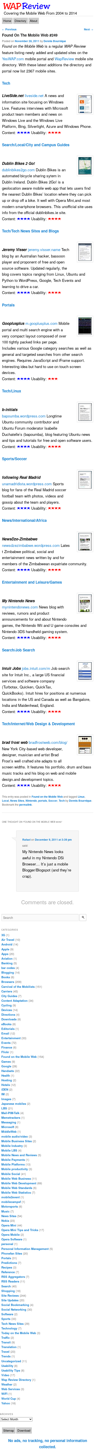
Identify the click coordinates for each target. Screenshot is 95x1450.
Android (6, 944)
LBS (4, 1108)
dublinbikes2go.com (18, 169)
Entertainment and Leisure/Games (32, 582)
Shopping (8, 1291)
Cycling (6, 1005)
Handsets (7, 1071)
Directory (20, 21)
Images (6, 1099)
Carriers (6, 991)
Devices (6, 1010)
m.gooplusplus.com (41, 323)
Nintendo (31, 801)
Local (5, 801)
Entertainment (11, 1038)
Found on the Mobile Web (47, 797)
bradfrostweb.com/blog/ (48, 742)
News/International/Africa (24, 520)
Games (6, 1061)
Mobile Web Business (16, 1178)
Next (88, 29)
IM (3, 1094)
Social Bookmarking (15, 1305)
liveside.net (34, 95)
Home (7, 21)
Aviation (7, 958)
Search (6, 1286)
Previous (9, 29)
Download (23, 1430)
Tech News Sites (12, 1323)
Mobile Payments (13, 1160)
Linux (81, 797)
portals (42, 801)
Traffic (5, 1337)
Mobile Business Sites (16, 1141)
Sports (5, 1319)
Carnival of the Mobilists (18, 986)
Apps (4, 954)
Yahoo (5, 1403)
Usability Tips (10, 1370)
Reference (8, 1272)
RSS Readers (10, 1281)
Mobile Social (10, 1174)
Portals (8, 305)
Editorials (8, 1029)
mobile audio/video (14, 1136)
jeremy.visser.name (44, 249)
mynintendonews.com (20, 607)
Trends (6, 1356)
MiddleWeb (9, 1131)
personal (7, 1244)
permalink (25, 805)
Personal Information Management (25, 1249)
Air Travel (7, 939)
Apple (5, 949)
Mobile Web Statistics (16, 1192)
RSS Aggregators (13, 1277)
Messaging (8, 1122)
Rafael (26, 840)
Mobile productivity (14, 1169)
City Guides (9, 996)
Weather (6, 1384)
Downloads (9, 1019)
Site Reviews (10, 1295)
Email (5, 1033)
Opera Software (11, 1239)
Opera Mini (8, 1225)
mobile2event (10, 1197)
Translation (9, 1347)
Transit (6, 1342)
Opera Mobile (10, 1234)
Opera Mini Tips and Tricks (19, 1230)
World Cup (8, 1398)
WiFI (4, 1394)
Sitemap (8, 1430)
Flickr (5, 1052)
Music (5, 1211)
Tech (6, 83)
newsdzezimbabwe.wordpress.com (31, 545)
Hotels (5, 1085)
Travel (5, 1351)
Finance (6, 1047)
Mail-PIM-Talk (10, 1113)
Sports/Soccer (14, 458)
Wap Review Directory (16, 1380)
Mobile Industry (12, 1146)
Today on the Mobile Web (18, 1333)
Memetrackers (10, 1117)
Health (5, 1075)
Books (5, 977)
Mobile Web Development (18, 1183)
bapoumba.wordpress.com (24, 416)
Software (7, 1314)
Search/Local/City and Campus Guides (35, 144)
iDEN (4, 1089)
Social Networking (13, 1309)
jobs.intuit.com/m (36, 668)
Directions (8, 1014)
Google (6, 1066)
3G (3, 935)
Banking (7, 963)
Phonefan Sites (11, 1253)
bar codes (8, 968)
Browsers (7, 982)
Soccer (52, 801)
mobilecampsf (11, 1202)
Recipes (6, 1267)
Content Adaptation (14, 1000)
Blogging (7, 972)
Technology (9, 1328)
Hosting (6, 1080)
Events (6, 1043)
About (33, 21)
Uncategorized (11, 1361)
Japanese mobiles (13, 1103)
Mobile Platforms (13, 1164)
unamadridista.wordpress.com (27, 483)
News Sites (17, 801)
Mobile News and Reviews (19, 1155)
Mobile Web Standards (16, 1188)
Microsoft (7, 1127)
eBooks (6, 1024)
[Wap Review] (27, 6)
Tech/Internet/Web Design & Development (38, 723)
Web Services (10, 1389)
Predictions (9, 1263)
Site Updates (10, 1300)
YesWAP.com (13, 58)
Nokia (5, 1220)
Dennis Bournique (55, 41)
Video (5, 1375)
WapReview (64, 58)
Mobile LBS (9, 1150)
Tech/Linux (11, 391)
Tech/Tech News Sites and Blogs (30, 231)
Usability (7, 1366)
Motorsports (9, 1206)
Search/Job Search (18, 650)
